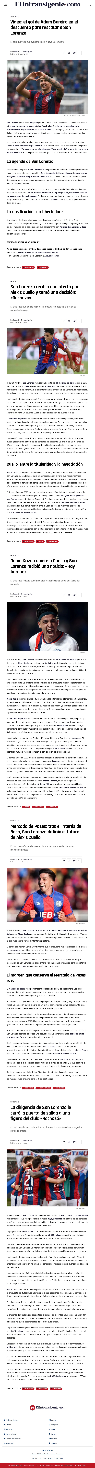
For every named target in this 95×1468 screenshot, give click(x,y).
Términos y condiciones (55, 1458)
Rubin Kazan (53, 541)
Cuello (26, 386)
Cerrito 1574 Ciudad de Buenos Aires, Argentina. (47, 1452)
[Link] (74, 53)
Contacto (53, 1443)
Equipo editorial (10, 1434)
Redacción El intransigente (22, 52)
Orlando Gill (43, 784)
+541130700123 (34, 1465)
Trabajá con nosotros (13, 1439)
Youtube (54, 1439)
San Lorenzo (12, 122)
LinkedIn (53, 1434)
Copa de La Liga (29, 267)
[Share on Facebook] (64, 53)
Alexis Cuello (12, 472)
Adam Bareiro (42, 126)
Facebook (53, 1420)
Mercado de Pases (44, 1088)
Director (8, 1425)
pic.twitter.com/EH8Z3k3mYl (45, 252)
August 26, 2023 (51, 255)
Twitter (53, 1429)
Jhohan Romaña (50, 780)
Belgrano (34, 122)
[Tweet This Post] (69, 53)
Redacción (9, 1429)
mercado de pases (17, 418)
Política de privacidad (39, 1458)
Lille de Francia (81, 1050)
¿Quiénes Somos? (11, 1420)
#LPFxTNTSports (23, 252)
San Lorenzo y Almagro (70, 1059)
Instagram (54, 1425)
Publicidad (9, 1443)
